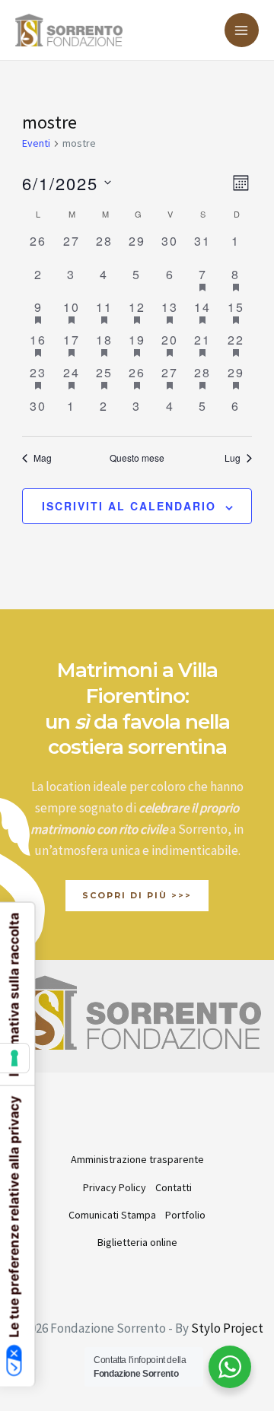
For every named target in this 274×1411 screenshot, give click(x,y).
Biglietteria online (137, 1242)
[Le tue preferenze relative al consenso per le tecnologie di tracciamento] (14, 1058)
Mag (42, 458)
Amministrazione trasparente (137, 1159)
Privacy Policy (114, 1187)
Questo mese (137, 458)
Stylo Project (227, 1328)
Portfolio (185, 1215)
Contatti (173, 1187)
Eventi (36, 143)
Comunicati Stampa (112, 1215)
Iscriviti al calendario (129, 505)
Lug (233, 458)
